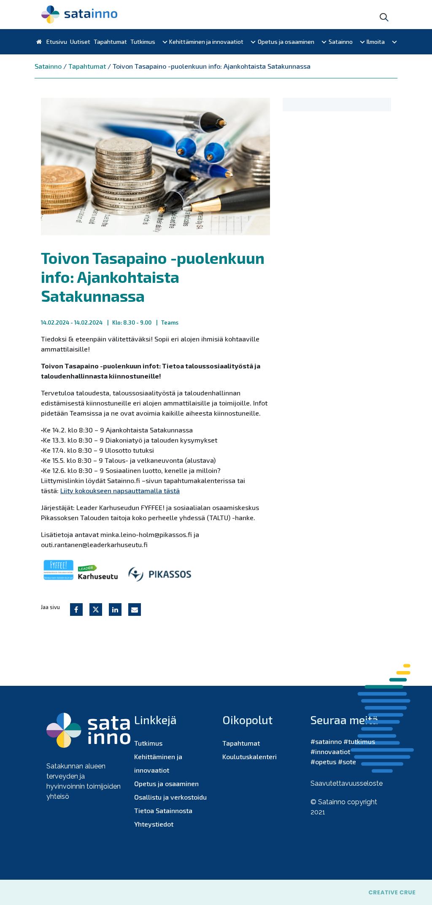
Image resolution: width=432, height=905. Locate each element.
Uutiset (80, 41)
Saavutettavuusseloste (346, 783)
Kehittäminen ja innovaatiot (206, 41)
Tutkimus (142, 41)
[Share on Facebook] (76, 609)
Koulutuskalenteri (249, 756)
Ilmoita (376, 41)
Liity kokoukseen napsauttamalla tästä (120, 490)
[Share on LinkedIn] (115, 609)
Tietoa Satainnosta (163, 810)
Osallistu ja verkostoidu (170, 797)
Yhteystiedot (153, 824)
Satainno (341, 41)
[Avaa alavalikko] (164, 41)
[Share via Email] (134, 609)
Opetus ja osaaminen (286, 41)
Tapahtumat (110, 41)
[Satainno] (79, 14)
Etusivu (56, 41)
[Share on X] (95, 609)
